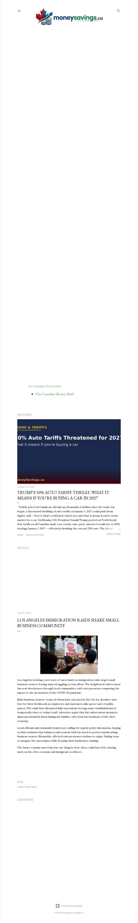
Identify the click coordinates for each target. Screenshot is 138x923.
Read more (114, 534)
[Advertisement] (69, 204)
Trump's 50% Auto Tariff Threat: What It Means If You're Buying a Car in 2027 (63, 495)
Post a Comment (35, 534)
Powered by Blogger (71, 905)
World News (31, 786)
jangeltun (78, 912)
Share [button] (20, 534)
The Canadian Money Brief (54, 394)
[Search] (118, 10)
